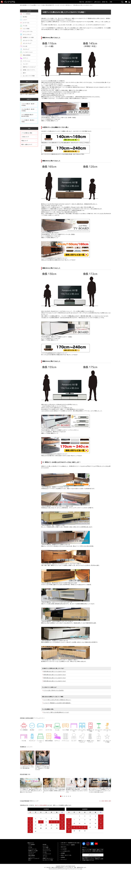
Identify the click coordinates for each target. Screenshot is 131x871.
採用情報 (63, 857)
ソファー (25, 19)
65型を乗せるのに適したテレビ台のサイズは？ (55, 681)
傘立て (24, 72)
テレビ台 (25, 25)
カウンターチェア (27, 43)
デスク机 (25, 46)
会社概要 (63, 853)
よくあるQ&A (64, 849)
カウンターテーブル (27, 40)
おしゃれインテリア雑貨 (29, 75)
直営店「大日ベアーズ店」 (66, 855)
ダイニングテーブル (27, 31)
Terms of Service (77, 868)
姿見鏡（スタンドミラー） (29, 69)
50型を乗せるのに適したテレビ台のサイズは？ (55, 677)
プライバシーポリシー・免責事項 (68, 844)
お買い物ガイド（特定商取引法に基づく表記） (70, 842)
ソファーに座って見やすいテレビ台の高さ (54, 690)
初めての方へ (63, 846)
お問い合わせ (97, 1)
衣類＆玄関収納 (26, 55)
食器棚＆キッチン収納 (28, 37)
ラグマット (25, 58)
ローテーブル (26, 22)
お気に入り (126, 2)
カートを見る (129, 2)
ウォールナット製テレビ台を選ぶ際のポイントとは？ (56, 712)
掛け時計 (25, 16)
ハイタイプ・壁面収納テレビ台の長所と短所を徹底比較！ (57, 703)
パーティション (26, 61)
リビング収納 (26, 28)
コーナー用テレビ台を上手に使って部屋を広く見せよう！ (57, 699)
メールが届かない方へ (65, 851)
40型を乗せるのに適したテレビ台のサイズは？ (55, 674)
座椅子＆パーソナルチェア (29, 67)
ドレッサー (25, 64)
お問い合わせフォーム (92, 854)
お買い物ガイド (89, 1)
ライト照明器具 (26, 13)
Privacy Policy (70, 868)
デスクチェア (26, 49)
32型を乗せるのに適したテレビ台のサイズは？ (55, 671)
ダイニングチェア (27, 34)
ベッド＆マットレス (27, 52)
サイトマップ (63, 859)
